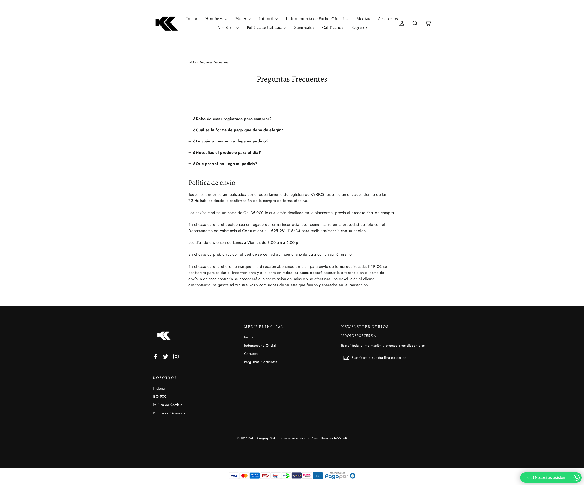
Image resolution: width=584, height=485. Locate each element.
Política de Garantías (169, 412)
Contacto (251, 353)
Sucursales (304, 27)
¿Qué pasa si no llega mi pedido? (225, 163)
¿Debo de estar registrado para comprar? (232, 118)
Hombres (214, 18)
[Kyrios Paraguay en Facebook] (155, 356)
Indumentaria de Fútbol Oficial (315, 18)
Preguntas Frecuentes (260, 361)
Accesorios (388, 18)
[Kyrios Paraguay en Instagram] (176, 356)
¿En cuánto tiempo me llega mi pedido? (231, 141)
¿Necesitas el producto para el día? (227, 152)
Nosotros (226, 27)
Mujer (241, 18)
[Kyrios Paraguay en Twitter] (165, 356)
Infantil (266, 18)
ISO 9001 (160, 396)
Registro (359, 27)
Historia (159, 388)
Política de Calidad (264, 27)
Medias (363, 18)
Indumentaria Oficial (260, 345)
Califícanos (332, 27)
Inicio (191, 18)
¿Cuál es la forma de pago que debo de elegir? (238, 130)
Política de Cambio (167, 404)
